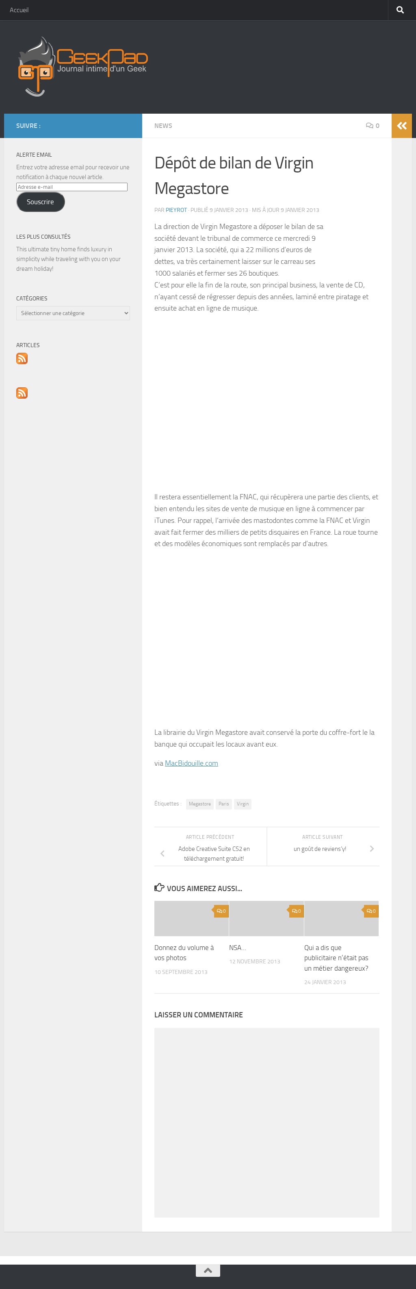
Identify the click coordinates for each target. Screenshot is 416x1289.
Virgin (243, 804)
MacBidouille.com (191, 763)
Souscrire (40, 202)
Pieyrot (176, 210)
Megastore (200, 804)
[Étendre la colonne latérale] (402, 126)
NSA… (237, 948)
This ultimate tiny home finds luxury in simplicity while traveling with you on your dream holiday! (68, 259)
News (163, 126)
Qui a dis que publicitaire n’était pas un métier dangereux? (336, 958)
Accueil (19, 10)
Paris (224, 804)
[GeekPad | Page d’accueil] (82, 67)
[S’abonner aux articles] (22, 362)
